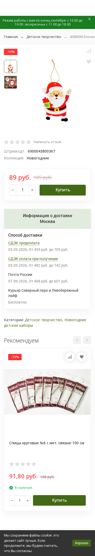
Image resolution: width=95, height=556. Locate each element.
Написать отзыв (47, 141)
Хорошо (81, 542)
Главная (11, 36)
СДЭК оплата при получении (33, 259)
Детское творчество (43, 36)
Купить (62, 190)
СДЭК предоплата (24, 243)
